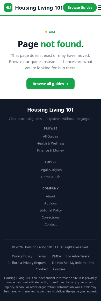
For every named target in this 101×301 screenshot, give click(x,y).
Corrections (51, 217)
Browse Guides (80, 7)
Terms (42, 256)
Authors (50, 203)
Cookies (59, 269)
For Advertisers (77, 256)
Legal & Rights (50, 169)
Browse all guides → (50, 83)
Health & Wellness (50, 143)
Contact (51, 224)
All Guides (50, 136)
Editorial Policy (50, 210)
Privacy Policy (22, 256)
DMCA (56, 256)
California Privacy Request (27, 263)
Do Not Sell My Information (73, 263)
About (50, 196)
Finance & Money (50, 150)
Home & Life (50, 176)
